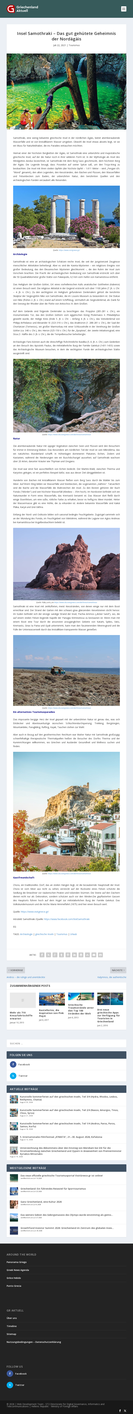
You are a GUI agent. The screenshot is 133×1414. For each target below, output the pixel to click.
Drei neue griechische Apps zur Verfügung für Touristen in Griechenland (108, 1015)
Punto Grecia (14, 1285)
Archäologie (26, 934)
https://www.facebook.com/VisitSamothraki (67, 919)
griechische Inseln (44, 934)
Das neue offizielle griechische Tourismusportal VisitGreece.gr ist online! (62, 1175)
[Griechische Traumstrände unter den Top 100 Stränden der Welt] (81, 996)
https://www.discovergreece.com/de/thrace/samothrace (69, 434)
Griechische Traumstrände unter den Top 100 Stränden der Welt (81, 1009)
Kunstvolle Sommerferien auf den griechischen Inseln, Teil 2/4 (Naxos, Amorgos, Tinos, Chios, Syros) (69, 1112)
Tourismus (74, 45)
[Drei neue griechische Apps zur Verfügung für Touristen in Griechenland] (110, 999)
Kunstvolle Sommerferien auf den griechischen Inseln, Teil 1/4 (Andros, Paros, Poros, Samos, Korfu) (67, 1125)
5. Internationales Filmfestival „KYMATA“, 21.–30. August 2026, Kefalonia (61, 1136)
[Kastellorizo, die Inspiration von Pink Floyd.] (52, 999)
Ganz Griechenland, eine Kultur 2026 (41, 1201)
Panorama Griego (17, 1262)
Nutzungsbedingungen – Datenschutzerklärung (34, 1341)
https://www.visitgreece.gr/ (69, 250)
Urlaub (73, 934)
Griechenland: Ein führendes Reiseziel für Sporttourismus (53, 1188)
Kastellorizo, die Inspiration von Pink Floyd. (51, 1013)
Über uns (12, 1318)
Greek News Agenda (18, 1270)
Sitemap (11, 1334)
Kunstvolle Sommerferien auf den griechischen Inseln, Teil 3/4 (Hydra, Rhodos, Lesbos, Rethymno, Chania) (69, 1098)
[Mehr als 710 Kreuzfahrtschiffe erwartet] (23, 1000)
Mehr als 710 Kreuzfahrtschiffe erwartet (21, 1015)
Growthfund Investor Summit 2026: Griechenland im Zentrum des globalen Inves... (67, 1227)
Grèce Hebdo (14, 1277)
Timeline (12, 1326)
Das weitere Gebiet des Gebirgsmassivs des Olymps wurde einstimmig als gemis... (67, 1214)
